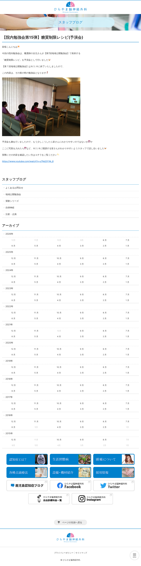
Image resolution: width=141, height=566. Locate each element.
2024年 (9, 270)
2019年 (9, 360)
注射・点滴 (11, 214)
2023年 (9, 288)
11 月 (36, 258)
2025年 (9, 252)
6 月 (13, 246)
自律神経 (10, 207)
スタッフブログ (14, 179)
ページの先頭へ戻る (72, 522)
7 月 (127, 240)
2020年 (9, 342)
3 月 (82, 246)
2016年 (9, 415)
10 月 (59, 258)
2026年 (9, 233)
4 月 (59, 246)
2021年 (9, 324)
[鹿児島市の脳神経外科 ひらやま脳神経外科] (70, 7)
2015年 (9, 433)
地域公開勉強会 (13, 194)
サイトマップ (81, 553)
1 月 (127, 246)
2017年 (9, 397)
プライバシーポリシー (63, 553)
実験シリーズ (12, 201)
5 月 (36, 246)
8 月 (105, 240)
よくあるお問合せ (14, 187)
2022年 (9, 306)
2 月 (104, 246)
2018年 (9, 378)
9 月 (82, 258)
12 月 (13, 258)
